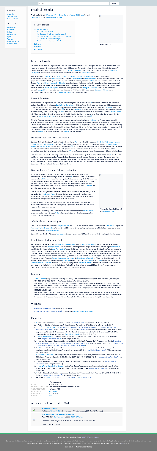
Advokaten (108, 144)
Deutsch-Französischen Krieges (63, 258)
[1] (63, 67)
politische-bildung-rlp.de (96, 350)
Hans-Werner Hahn (44, 366)
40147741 (86, 377)
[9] (72, 146)
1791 (55, 15)
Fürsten (66, 131)
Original (82, 329)
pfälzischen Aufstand (89, 244)
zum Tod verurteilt (58, 249)
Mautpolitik (41, 90)
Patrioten (93, 120)
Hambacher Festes (48, 194)
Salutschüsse (116, 112)
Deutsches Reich (85, 262)
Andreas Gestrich (40, 278)
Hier (28, 441)
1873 (77, 15)
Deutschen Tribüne (101, 90)
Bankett (78, 109)
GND (48, 377)
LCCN (63, 377)
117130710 (54, 377)
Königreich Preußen (90, 87)
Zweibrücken (86, 72)
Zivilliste (91, 81)
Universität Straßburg (73, 70)
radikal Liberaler (90, 78)
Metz (82, 15)
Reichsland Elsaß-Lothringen (41, 262)
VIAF (81, 377)
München (62, 83)
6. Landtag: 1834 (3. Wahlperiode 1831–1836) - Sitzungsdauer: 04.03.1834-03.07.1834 (79, 344)
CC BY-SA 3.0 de (77, 417)
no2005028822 (71, 377)
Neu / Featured (12, 19)
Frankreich (108, 107)
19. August (49, 15)
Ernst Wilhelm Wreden (72, 334)
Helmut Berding (57, 366)
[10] (70, 150)
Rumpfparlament (53, 246)
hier (20, 441)
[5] (91, 102)
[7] (62, 111)
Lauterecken (110, 225)
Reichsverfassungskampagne (64, 244)
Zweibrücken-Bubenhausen (65, 105)
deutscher (34, 17)
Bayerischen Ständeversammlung (81, 76)
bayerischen (61, 234)
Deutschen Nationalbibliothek (83, 311)
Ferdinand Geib (45, 146)
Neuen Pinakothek (50, 83)
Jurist (40, 17)
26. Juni (72, 15)
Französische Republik (85, 258)
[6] (61, 111)
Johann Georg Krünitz (45, 336)
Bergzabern (63, 15)
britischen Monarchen (46, 116)
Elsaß (100, 260)
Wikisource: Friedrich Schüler (45, 308)
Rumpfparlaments (63, 225)
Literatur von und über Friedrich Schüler (47, 311)
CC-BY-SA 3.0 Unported (89, 437)
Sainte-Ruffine (88, 210)
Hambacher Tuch (109, 211)
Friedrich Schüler (56, 411)
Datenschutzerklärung (84, 447)
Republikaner (77, 78)
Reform (40, 131)
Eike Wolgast (56, 78)
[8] (52, 124)
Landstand (47, 76)
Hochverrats (115, 246)
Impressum (69, 447)
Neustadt (89, 185)
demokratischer (51, 17)
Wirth (77, 142)
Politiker (59, 17)
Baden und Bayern (51, 87)
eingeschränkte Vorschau (51, 339)
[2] (118, 67)
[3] (59, 89)
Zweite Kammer (61, 76)
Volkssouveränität (65, 92)
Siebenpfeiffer (47, 179)
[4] (87, 92)
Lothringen (66, 260)
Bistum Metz (88, 260)
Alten (38, 83)
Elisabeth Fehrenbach (45, 354)
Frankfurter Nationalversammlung (42, 228)
